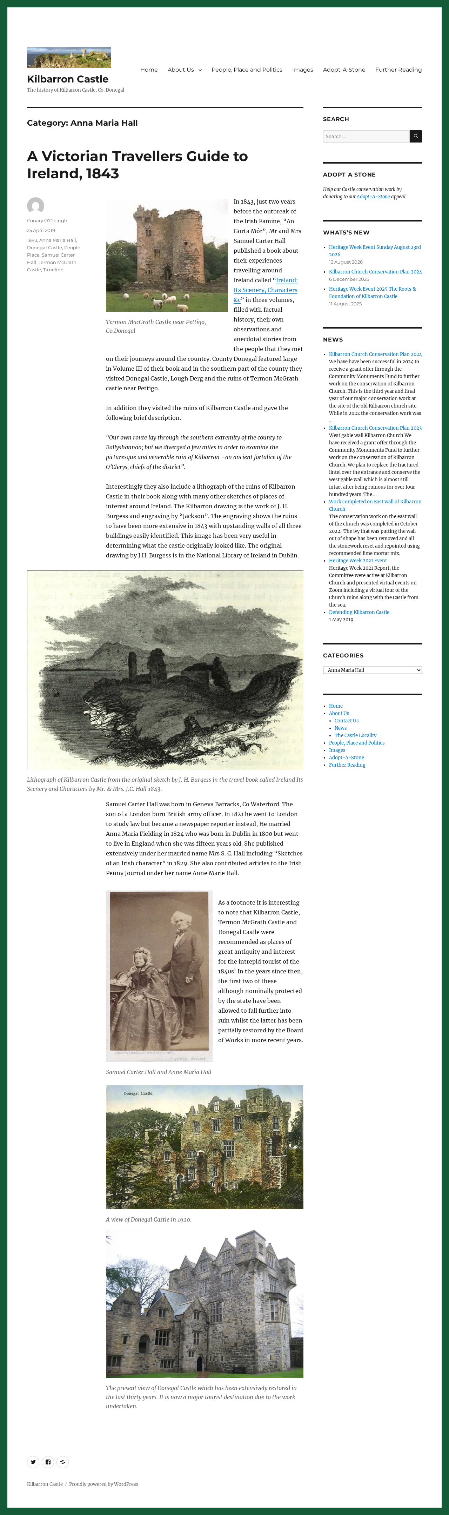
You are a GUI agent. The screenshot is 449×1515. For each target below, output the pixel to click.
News (341, 728)
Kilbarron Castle (68, 79)
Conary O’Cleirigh (47, 220)
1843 (32, 240)
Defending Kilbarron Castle (359, 612)
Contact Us (347, 721)
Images (302, 69)
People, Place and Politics (247, 69)
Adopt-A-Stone (344, 69)
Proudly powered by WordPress (104, 1484)
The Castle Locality (355, 736)
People (72, 247)
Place (33, 255)
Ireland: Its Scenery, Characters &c (266, 290)
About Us (181, 69)
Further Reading (398, 69)
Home (149, 69)
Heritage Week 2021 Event (358, 561)
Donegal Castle (44, 247)
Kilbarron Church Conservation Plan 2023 (375, 428)
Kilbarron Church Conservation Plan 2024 (375, 272)
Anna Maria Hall (57, 240)
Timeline (53, 269)
